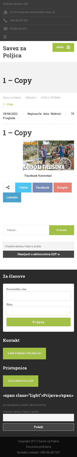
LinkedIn (12, 197)
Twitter (23, 187)
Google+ (62, 187)
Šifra (9, 304)
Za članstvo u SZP (21, 380)
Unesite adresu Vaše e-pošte (21, 411)
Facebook (42, 187)
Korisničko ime (16, 289)
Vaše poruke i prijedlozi (24, 353)
